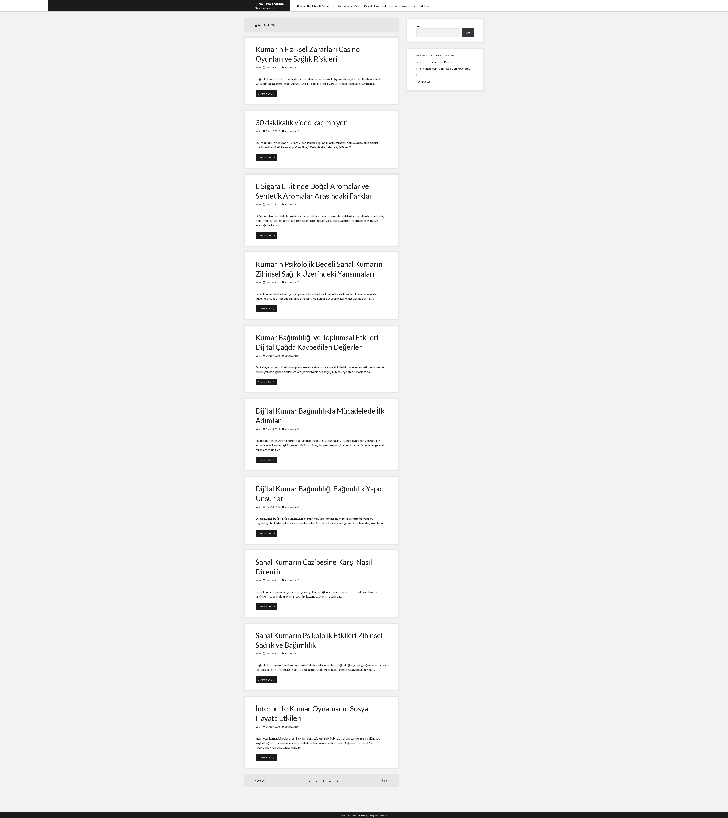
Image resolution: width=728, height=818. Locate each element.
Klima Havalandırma (269, 4)
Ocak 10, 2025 (273, 282)
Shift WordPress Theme (353, 815)
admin (258, 67)
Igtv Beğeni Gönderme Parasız (346, 6)
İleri (384, 780)
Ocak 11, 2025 (273, 204)
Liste (414, 6)
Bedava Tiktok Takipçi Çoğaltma (313, 6)
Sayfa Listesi (425, 6)
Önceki (261, 780)
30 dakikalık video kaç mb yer (301, 122)
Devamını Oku (267, 94)
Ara (418, 26)
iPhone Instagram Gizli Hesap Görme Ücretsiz (387, 6)
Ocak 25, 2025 (273, 67)
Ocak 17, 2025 (273, 131)
